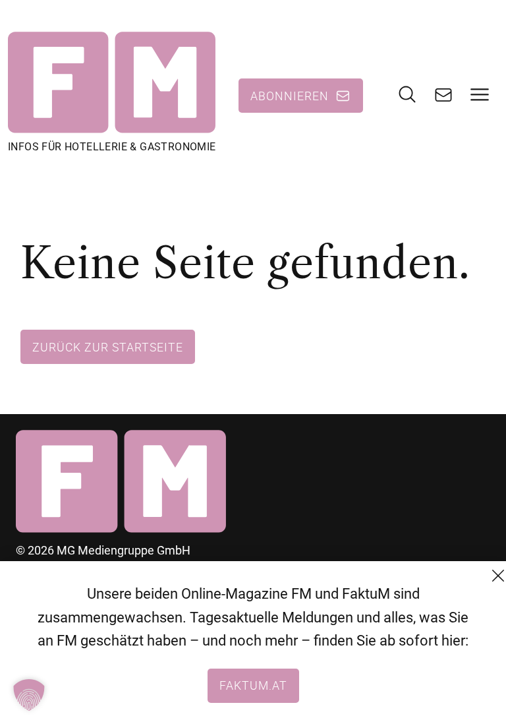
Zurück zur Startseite (107, 347)
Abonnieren (289, 96)
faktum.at (253, 685)
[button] (29, 695)
